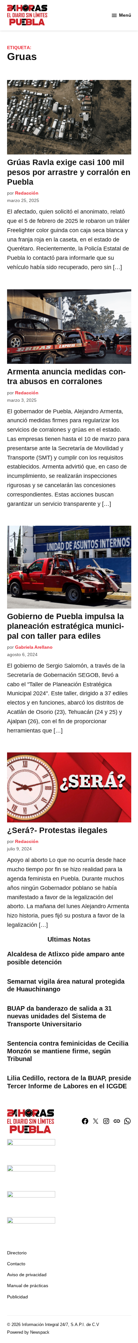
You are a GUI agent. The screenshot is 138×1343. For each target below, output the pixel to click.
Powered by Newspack (28, 1332)
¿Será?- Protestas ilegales (57, 830)
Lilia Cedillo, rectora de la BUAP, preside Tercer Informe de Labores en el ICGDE (69, 1082)
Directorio (17, 1252)
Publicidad (17, 1296)
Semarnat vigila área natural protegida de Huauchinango (66, 985)
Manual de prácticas (27, 1285)
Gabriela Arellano (34, 647)
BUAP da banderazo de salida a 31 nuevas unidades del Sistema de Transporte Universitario (59, 1016)
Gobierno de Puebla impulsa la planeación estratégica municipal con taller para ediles (65, 626)
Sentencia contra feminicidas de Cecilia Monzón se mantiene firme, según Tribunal (67, 1051)
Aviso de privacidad (27, 1274)
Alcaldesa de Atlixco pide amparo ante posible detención (66, 958)
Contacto (16, 1263)
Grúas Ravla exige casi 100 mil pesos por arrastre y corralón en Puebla (68, 172)
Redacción (27, 193)
